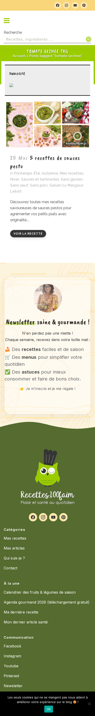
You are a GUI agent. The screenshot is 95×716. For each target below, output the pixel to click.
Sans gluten (72, 179)
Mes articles (14, 548)
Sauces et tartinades (40, 179)
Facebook (12, 646)
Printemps (23, 173)
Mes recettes (71, 173)
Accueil (19, 56)
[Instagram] (66, 5)
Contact (10, 568)
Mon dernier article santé (26, 622)
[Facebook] (57, 5)
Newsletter (13, 685)
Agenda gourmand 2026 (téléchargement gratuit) (46, 602)
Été (37, 173)
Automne (50, 173)
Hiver (14, 179)
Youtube (11, 666)
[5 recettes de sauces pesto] (47, 124)
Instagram (12, 656)
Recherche (13, 32)
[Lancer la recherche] (88, 39)
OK (49, 709)
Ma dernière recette (21, 612)
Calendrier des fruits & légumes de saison (40, 592)
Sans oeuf (19, 185)
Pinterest (11, 676)
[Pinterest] (83, 5)
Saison (55, 185)
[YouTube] (75, 5)
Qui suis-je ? (14, 558)
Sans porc (39, 185)
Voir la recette (28, 233)
